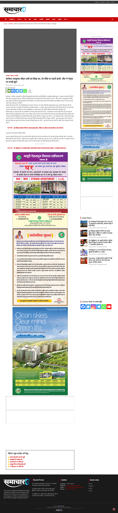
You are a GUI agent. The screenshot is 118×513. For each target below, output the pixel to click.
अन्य (65, 19)
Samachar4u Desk (19, 85)
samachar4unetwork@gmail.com (74, 487)
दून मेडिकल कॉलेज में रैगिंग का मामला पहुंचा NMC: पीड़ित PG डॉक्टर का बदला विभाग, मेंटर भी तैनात (100, 233)
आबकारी (48, 19)
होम (6, 19)
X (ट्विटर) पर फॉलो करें (16, 466)
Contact (102, 2)
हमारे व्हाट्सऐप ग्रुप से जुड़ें (17, 457)
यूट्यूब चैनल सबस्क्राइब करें (17, 464)
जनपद (19, 19)
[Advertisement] (82, 10)
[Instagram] (93, 306)
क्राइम (53, 19)
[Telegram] (17, 91)
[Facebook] (13, 91)
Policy (107, 2)
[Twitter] (21, 91)
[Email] (9, 91)
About (96, 2)
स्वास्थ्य (35, 19)
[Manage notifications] (114, 509)
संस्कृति (59, 19)
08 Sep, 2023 (9, 85)
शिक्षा (30, 19)
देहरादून (12, 75)
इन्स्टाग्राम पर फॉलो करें (16, 462)
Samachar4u (61, 506)
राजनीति (41, 19)
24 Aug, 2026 (92, 228)
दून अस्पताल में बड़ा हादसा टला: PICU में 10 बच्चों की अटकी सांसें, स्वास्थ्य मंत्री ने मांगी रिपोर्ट (101, 224)
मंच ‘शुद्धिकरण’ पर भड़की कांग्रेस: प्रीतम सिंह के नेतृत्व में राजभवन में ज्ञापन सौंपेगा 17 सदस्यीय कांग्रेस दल (100, 242)
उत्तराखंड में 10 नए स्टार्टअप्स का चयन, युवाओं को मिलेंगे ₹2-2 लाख (100, 251)
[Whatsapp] (25, 91)
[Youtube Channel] (109, 306)
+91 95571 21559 (71, 489)
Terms (112, 2)
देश (25, 19)
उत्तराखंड (11, 19)
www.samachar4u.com (73, 485)
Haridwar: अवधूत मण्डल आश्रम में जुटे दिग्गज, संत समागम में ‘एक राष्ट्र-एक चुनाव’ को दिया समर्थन (100, 260)
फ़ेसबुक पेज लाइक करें (16, 459)
